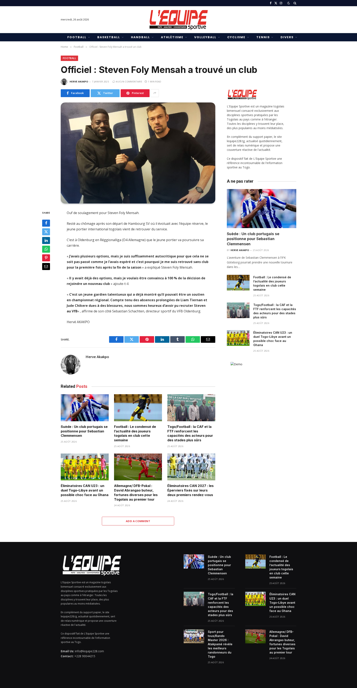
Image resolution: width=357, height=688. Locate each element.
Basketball (108, 37)
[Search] (294, 3)
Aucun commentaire (129, 81)
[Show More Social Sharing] (155, 93)
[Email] (46, 266)
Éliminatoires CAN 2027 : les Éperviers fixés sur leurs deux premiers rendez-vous (190, 490)
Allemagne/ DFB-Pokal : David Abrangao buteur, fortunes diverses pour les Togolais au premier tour (136, 492)
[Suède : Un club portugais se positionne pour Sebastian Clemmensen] (85, 407)
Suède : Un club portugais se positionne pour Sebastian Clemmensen (84, 431)
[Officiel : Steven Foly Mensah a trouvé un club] (138, 153)
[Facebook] (46, 223)
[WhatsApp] (46, 249)
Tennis (263, 37)
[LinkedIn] (46, 240)
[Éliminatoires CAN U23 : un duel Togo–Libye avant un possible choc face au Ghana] (85, 467)
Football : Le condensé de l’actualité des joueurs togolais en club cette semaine (135, 433)
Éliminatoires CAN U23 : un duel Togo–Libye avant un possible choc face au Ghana (84, 490)
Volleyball (205, 37)
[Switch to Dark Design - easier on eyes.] (288, 3)
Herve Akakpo (79, 81)
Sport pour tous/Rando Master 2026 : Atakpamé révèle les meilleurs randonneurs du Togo (220, 644)
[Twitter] (46, 231)
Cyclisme (236, 37)
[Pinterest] (46, 257)
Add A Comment (138, 521)
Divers (287, 37)
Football (76, 37)
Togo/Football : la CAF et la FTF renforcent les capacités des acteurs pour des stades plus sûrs (190, 433)
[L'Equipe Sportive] (178, 20)
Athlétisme (172, 37)
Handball (140, 37)
